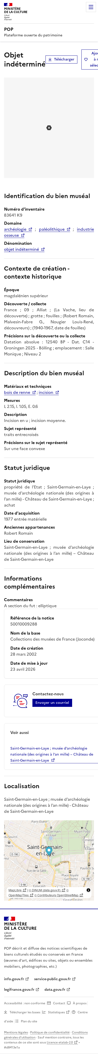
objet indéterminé (21, 249)
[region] (49, 860)
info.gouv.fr (14, 979)
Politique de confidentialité (50, 1032)
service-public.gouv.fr (52, 979)
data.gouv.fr (54, 989)
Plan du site (29, 1021)
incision (46, 392)
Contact (59, 1003)
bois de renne (17, 392)
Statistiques (56, 1012)
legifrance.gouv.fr (19, 989)
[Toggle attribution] (88, 890)
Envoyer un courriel (52, 702)
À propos (79, 1003)
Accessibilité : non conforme (24, 1003)
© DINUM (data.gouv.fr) (45, 890)
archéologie (15, 229)
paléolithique (52, 229)
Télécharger (64, 59)
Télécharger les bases (25, 1012)
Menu (91, 7)
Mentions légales (16, 1032)
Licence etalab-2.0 (60, 1042)
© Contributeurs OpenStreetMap (56, 895)
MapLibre (15, 890)
